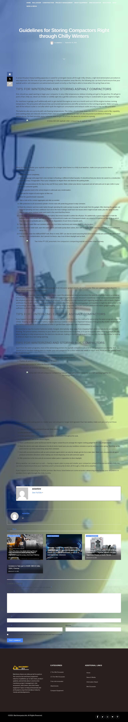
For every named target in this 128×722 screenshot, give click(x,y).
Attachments (54, 686)
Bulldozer (36, 3)
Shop (114, 3)
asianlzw (59, 42)
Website (68, 625)
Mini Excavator (95, 3)
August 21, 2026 (14, 557)
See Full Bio (37, 493)
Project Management (64, 3)
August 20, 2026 (92, 557)
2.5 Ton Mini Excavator (57, 677)
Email (9, 625)
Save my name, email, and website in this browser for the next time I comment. (35, 634)
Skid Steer (107, 3)
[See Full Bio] (42, 492)
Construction (48, 3)
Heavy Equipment (81, 3)
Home (28, 3)
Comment (11, 591)
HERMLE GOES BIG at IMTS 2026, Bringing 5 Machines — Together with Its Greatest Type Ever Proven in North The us (102, 552)
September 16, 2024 (71, 42)
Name (9, 616)
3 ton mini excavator (56, 681)
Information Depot (92, 682)
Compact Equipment (56, 690)
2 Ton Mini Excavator (57, 672)
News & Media (31, 6)
